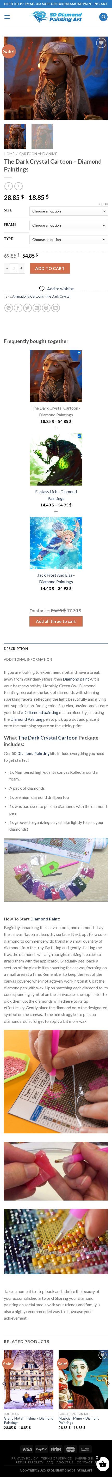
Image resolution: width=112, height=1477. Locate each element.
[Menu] (7, 16)
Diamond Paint (44, 918)
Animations (20, 296)
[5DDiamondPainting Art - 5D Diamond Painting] (56, 17)
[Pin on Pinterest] (46, 308)
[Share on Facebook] (18, 308)
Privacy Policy (24, 1458)
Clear (103, 204)
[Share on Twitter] (27, 308)
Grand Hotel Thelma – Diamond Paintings (28, 1420)
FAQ (50, 1462)
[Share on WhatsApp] (8, 308)
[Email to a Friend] (37, 308)
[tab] (56, 648)
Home (9, 154)
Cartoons (37, 296)
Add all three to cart (56, 621)
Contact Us (87, 1462)
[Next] (99, 78)
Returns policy (29, 1462)
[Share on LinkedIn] (55, 308)
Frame (10, 225)
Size (8, 210)
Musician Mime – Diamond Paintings (79, 1420)
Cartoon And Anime (38, 154)
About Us (65, 1462)
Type (8, 239)
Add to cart (50, 268)
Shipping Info (87, 1458)
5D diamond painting (39, 712)
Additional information (28, 659)
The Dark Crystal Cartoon (48, 738)
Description (16, 649)
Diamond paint (76, 678)
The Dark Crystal (57, 296)
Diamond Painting (26, 719)
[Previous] (12, 78)
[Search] (103, 17)
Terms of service (56, 1458)
